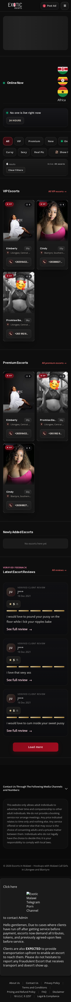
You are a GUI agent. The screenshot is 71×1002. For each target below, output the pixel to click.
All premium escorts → (54, 363)
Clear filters (15, 170)
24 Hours (15, 120)
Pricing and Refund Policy (21, 991)
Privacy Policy (52, 983)
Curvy (9, 152)
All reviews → (59, 570)
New (51, 141)
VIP (19, 141)
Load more (35, 747)
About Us (14, 983)
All (7, 141)
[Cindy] (52, 220)
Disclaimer (58, 991)
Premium (34, 141)
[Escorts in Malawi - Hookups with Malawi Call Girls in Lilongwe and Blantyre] (15, 6)
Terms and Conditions (34, 987)
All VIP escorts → (57, 191)
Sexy (24, 152)
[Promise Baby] (18, 292)
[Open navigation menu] (65, 6)
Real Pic (39, 152)
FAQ (44, 991)
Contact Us (32, 983)
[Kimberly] (18, 220)
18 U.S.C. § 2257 (22, 996)
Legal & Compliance (48, 996)
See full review (19, 629)
